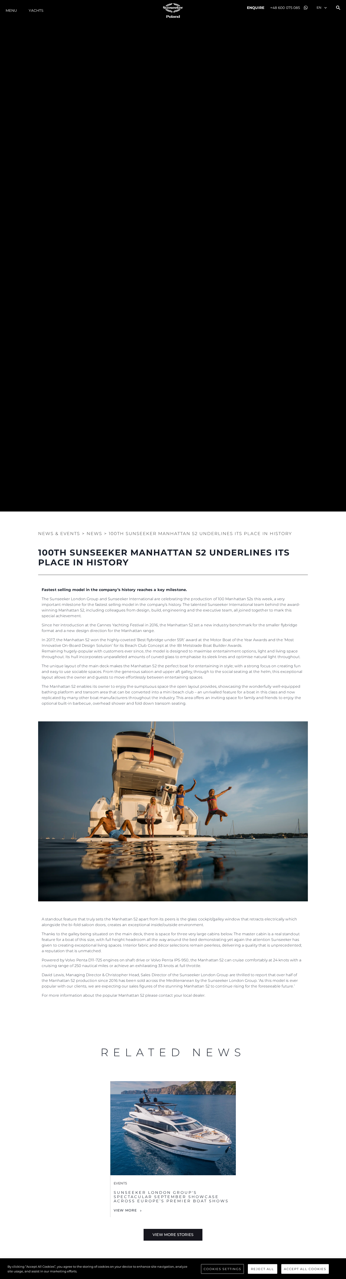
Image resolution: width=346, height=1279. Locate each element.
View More (125, 1210)
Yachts (36, 10)
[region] (173, 1269)
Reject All (262, 1269)
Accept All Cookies (305, 1269)
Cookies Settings (222, 1269)
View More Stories (173, 1234)
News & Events (59, 533)
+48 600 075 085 (285, 7)
